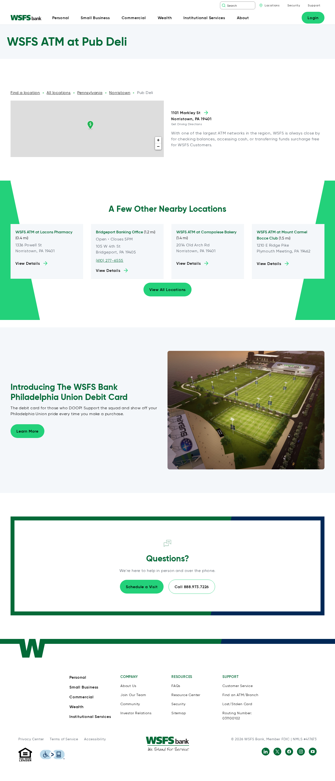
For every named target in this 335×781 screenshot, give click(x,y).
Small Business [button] (95, 17)
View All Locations (167, 289)
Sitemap (178, 713)
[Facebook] (289, 751)
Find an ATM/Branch (240, 695)
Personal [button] (60, 17)
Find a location (25, 92)
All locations (58, 92)
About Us (128, 686)
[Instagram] (301, 751)
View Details (27, 263)
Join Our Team (133, 695)
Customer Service (237, 686)
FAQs (175, 686)
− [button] (158, 146)
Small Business (83, 687)
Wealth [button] (165, 17)
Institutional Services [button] (204, 17)
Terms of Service (64, 739)
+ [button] (158, 140)
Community (130, 704)
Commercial (81, 696)
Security (293, 5)
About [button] (243, 17)
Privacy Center (31, 739)
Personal (77, 677)
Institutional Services (90, 716)
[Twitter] (277, 751)
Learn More (27, 431)
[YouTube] (313, 751)
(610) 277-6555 (109, 260)
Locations (272, 5)
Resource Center (185, 695)
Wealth (76, 706)
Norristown (119, 92)
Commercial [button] (134, 17)
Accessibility (95, 739)
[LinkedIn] (266, 751)
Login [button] (313, 17)
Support (314, 5)
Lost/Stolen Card (237, 704)
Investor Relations (135, 713)
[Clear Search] (252, 5)
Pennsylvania (90, 92)
